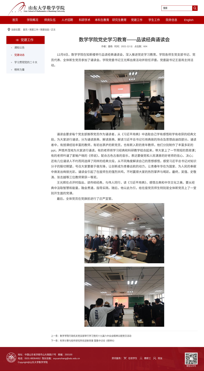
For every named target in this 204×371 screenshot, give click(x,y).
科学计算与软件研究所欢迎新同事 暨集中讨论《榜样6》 (87, 340)
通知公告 (19, 47)
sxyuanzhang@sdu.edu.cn (66, 358)
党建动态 (44, 29)
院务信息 (171, 20)
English (188, 20)
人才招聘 (67, 20)
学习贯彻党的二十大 (25, 62)
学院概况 (32, 20)
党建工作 (136, 20)
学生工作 (154, 20)
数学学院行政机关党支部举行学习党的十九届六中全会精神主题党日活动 (95, 336)
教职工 (147, 358)
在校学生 (132, 358)
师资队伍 (50, 20)
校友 (160, 358)
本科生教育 (102, 20)
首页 (15, 20)
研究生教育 (119, 20)
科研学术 (84, 20)
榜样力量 (19, 69)
